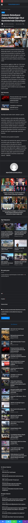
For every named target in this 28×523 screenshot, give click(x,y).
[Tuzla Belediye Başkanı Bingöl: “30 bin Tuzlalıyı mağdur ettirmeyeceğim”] (5, 436)
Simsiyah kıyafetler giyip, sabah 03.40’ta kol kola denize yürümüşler (21, 233)
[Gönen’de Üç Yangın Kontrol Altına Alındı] (5, 424)
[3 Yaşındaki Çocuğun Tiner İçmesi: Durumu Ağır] (5, 450)
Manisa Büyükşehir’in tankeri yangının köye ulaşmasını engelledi (17, 363)
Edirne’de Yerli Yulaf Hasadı (17, 329)
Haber (9, 9)
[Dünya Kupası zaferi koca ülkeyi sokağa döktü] (5, 443)
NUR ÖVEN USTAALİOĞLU (8, 24)
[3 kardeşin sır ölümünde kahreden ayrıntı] (5, 107)
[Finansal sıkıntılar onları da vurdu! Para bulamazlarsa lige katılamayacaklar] (5, 98)
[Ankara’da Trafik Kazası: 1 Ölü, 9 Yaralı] (7, 243)
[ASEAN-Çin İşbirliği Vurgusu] (21, 243)
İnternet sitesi (4, 304)
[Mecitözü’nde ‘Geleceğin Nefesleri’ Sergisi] (21, 256)
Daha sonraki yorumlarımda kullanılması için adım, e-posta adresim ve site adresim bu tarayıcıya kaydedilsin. (13, 312)
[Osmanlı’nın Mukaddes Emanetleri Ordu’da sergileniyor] (5, 357)
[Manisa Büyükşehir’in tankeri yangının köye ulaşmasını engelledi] (5, 363)
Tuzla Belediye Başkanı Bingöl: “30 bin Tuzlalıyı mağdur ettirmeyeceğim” (17, 436)
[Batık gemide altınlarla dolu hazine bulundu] (5, 337)
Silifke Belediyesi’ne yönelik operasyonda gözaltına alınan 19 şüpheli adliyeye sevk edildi (18, 456)
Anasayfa (4, 9)
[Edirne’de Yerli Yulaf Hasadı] (5, 331)
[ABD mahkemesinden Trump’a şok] (5, 343)
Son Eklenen (14, 324)
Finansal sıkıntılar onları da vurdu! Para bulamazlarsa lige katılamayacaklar (18, 98)
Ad (2, 293)
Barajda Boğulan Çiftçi (15, 428)
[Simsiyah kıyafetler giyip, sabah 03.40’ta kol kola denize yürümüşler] (21, 226)
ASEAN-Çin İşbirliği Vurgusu (17, 402)
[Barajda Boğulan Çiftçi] (5, 430)
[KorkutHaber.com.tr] (14, 4)
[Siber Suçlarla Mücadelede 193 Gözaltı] (7, 256)
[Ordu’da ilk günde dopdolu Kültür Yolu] (5, 370)
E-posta (3, 298)
